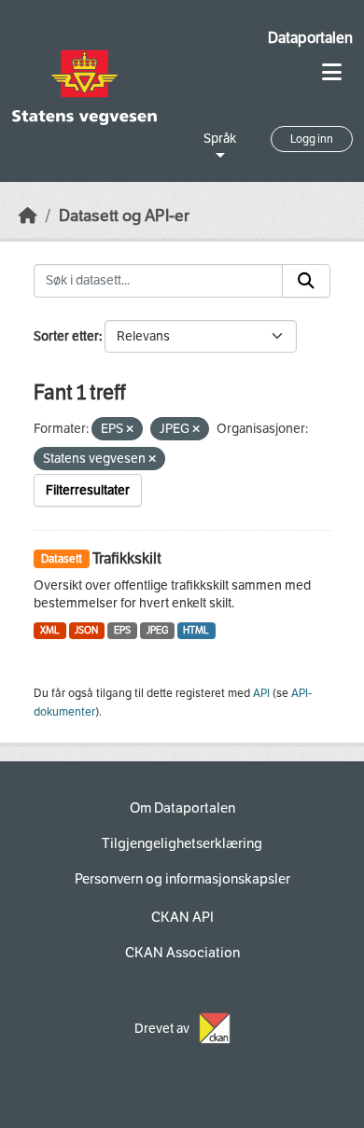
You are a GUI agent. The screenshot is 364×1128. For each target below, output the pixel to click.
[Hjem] (28, 216)
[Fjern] (129, 430)
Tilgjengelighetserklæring (182, 843)
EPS (122, 630)
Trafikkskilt (126, 558)
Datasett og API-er (124, 216)
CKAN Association (182, 952)
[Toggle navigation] (332, 72)
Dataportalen (310, 38)
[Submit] (306, 281)
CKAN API (182, 917)
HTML (196, 630)
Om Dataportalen (182, 808)
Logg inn (311, 139)
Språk (219, 138)
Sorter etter (66, 336)
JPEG (157, 630)
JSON (86, 630)
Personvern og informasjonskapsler (182, 878)
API (261, 693)
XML (50, 630)
